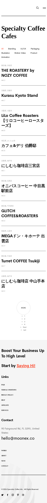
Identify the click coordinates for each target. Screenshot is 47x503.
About (3, 456)
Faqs (3, 385)
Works (4, 450)
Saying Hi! (26, 365)
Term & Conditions (8, 390)
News (3, 461)
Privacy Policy (7, 395)
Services (4, 410)
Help (3, 400)
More (23, 308)
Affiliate (5, 405)
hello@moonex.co (17, 438)
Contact (4, 466)
